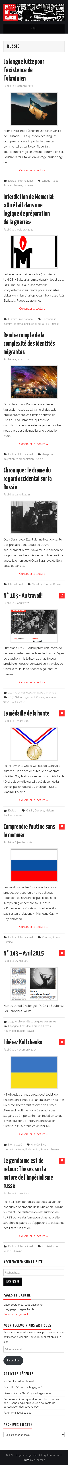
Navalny (37, 584)
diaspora (47, 454)
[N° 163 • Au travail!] (34, 626)
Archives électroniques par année (35, 692)
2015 (11, 1021)
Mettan (50, 810)
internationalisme (13, 1149)
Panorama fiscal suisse (17, 1412)
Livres (47, 1026)
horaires (37, 1026)
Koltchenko (32, 1149)
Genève (39, 810)
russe (55, 180)
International (25, 180)
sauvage (51, 697)
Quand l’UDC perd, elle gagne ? (22, 1387)
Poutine (47, 584)
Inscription (13, 1360)
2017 (11, 692)
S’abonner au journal (15, 1314)
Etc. (43, 1144)
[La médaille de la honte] (34, 744)
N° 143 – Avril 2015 (23, 953)
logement (29, 697)
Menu (34, 29)
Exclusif (12, 180)
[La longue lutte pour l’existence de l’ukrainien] (34, 109)
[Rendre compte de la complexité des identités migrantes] (34, 382)
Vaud (22, 702)
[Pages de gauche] (34, 12)
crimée (35, 1144)
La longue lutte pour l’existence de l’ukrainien (23, 70)
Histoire (12, 319)
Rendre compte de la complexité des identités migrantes (29, 344)
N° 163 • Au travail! (23, 596)
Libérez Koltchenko (22, 1042)
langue (46, 180)
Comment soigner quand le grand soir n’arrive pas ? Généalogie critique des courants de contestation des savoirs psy (31, 1403)
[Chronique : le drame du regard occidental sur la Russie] (34, 517)
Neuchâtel (9, 1030)
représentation (25, 458)
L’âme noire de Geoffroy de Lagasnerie (27, 1393)
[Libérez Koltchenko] (34, 1072)
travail (7, 702)
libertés (18, 323)
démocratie (49, 319)
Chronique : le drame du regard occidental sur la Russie (27, 479)
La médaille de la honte (26, 713)
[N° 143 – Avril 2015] (34, 984)
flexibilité (25, 1026)
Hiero (26, 1459)
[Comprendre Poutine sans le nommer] (34, 865)
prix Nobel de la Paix (36, 323)
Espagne (13, 1026)
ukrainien (29, 185)
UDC (15, 702)
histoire (7, 323)
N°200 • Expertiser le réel (18, 1381)
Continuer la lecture (34, 170)
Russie (7, 185)
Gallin (18, 697)
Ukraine (17, 185)
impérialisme (50, 1246)
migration (9, 458)
